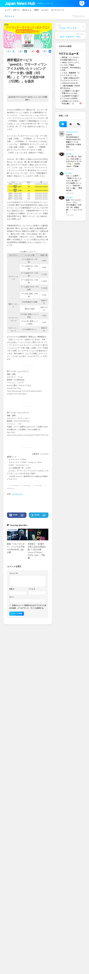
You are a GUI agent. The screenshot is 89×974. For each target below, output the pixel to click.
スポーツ (16, 10)
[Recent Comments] (78, 124)
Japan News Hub (20, 3)
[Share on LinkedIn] (46, 51)
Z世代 (36, 10)
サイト (11, 597)
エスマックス (17, 494)
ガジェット (27, 10)
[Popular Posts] (70, 124)
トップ (7, 10)
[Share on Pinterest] (34, 51)
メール (31, 589)
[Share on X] (9, 51)
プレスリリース (57, 10)
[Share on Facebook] (22, 51)
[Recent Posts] (63, 124)
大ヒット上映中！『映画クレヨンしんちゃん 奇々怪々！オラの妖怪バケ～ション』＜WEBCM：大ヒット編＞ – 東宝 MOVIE (74, 183)
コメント (13, 573)
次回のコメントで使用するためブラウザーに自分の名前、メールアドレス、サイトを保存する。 (27, 606)
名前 (11, 589)
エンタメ (45, 10)
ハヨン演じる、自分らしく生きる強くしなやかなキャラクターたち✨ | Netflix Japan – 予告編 (74, 161)
